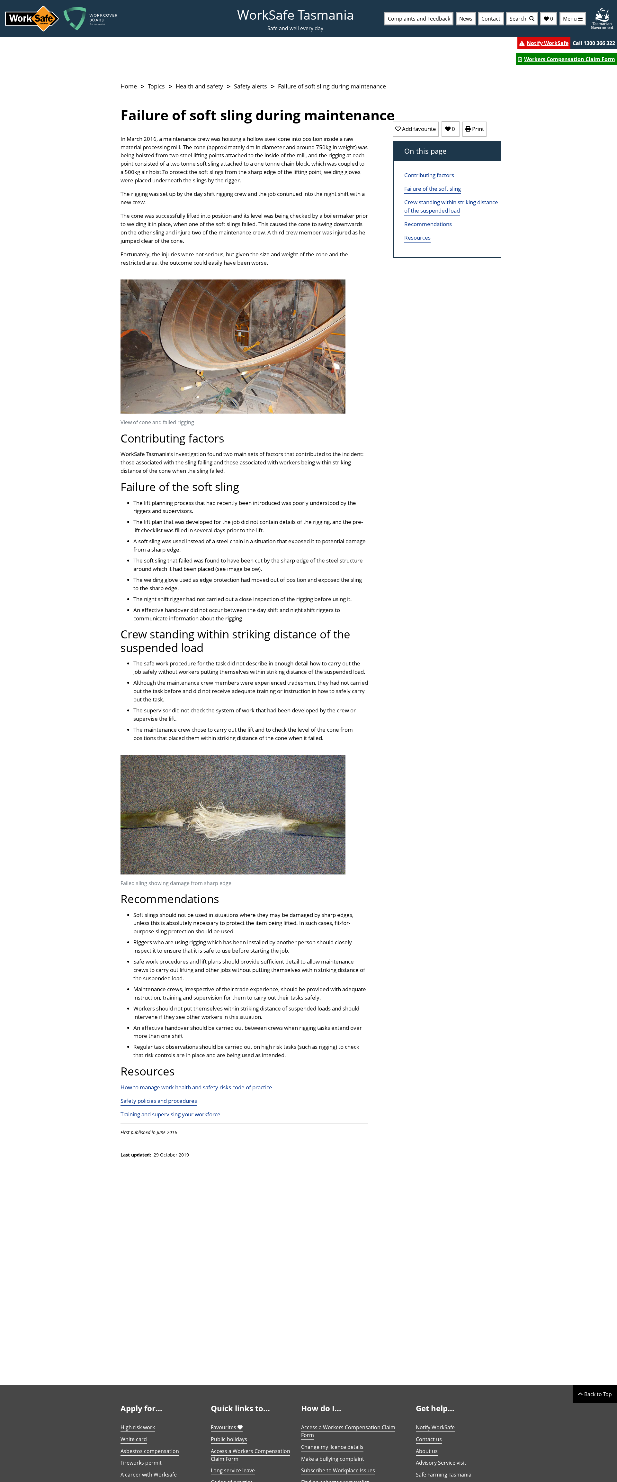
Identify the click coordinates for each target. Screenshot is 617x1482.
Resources (417, 237)
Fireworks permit (141, 1462)
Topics (156, 86)
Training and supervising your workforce (170, 1114)
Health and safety (199, 86)
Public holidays (229, 1439)
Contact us (429, 1439)
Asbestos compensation (150, 1451)
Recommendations (428, 224)
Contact (490, 18)
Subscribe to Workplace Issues (338, 1470)
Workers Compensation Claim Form (569, 59)
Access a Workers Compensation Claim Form (250, 1455)
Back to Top (597, 1394)
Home (129, 86)
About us (427, 1451)
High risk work (138, 1427)
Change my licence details (332, 1446)
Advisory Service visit (441, 1462)
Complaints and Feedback (419, 18)
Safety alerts (250, 86)
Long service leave (233, 1470)
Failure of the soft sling (432, 189)
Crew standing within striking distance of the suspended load (451, 207)
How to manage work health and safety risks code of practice (196, 1087)
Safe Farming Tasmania (443, 1474)
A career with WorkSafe (149, 1474)
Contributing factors (429, 175)
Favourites (224, 1427)
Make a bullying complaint (332, 1458)
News (465, 18)
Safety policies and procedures (159, 1100)
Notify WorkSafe (547, 43)
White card (134, 1439)
